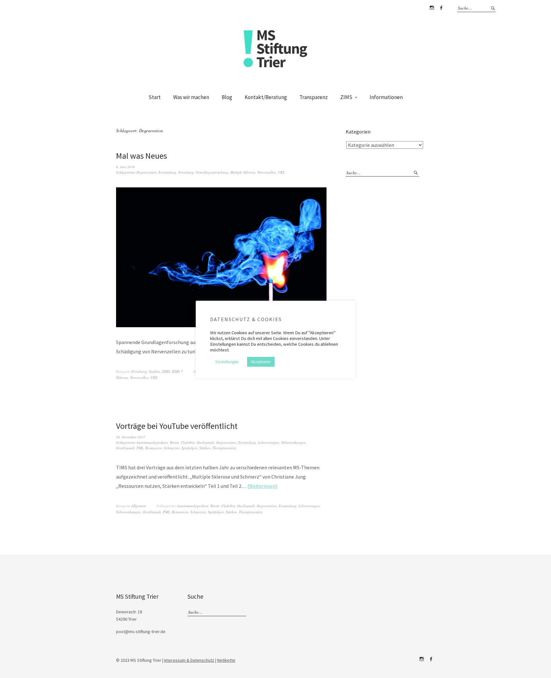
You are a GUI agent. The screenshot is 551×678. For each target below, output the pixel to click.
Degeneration (146, 172)
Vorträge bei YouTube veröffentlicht (177, 426)
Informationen (386, 97)
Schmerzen (172, 447)
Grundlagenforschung (212, 172)
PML (139, 447)
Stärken (204, 447)
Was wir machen (191, 97)
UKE (281, 172)
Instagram (432, 8)
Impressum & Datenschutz (189, 660)
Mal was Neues (141, 155)
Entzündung (167, 172)
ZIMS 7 (177, 371)
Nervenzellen (266, 172)
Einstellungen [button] (227, 361)
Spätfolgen (189, 447)
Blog (227, 97)
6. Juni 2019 (125, 166)
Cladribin (188, 442)
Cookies (239, 332)
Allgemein (138, 505)
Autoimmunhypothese (152, 442)
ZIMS (346, 97)
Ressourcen (153, 447)
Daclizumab (205, 442)
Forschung (186, 172)
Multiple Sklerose (242, 172)
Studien (154, 371)
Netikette (226, 660)
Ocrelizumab (125, 447)
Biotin (174, 442)
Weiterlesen (262, 486)
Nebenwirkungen (293, 442)
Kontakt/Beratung (266, 97)
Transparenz (313, 97)
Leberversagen (268, 442)
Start (155, 97)
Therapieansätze (224, 447)
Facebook (441, 8)
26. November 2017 (130, 437)
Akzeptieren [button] (261, 361)
